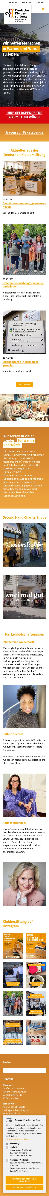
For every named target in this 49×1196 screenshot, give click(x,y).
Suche (25, 2)
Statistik (13, 1147)
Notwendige (15, 1143)
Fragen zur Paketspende (24, 132)
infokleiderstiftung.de (14, 1091)
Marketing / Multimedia (19, 1160)
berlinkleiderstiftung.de (16, 1110)
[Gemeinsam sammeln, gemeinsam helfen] (24, 178)
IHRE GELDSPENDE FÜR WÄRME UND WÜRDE (24, 115)
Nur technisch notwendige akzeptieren (24, 1180)
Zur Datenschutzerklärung (18, 1139)
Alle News (24, 384)
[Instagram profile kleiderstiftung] (13, 958)
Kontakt (40, 2)
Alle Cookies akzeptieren (24, 1187)
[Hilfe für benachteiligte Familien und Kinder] (24, 250)
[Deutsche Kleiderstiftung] (18, 15)
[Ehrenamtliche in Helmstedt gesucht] (24, 332)
